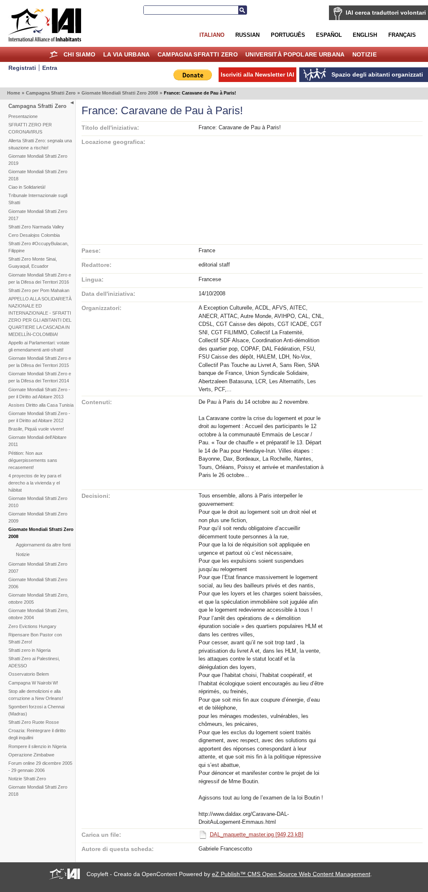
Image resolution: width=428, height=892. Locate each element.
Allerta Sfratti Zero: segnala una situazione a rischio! (40, 144)
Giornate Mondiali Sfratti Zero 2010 (37, 502)
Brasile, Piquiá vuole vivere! (36, 428)
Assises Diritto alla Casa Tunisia (41, 405)
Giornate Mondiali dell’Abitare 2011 (37, 441)
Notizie (364, 54)
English (365, 35)
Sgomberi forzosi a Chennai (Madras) (36, 710)
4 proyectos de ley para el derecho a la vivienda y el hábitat (34, 482)
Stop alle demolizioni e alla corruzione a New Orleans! (35, 695)
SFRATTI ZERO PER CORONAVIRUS (30, 128)
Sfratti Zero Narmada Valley (36, 226)
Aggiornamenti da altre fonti (43, 544)
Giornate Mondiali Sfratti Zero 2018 (37, 175)
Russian (247, 35)
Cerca (242, 10)
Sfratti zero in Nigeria (29, 650)
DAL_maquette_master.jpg (256, 834)
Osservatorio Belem (28, 674)
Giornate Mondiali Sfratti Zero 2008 (120, 92)
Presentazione (23, 116)
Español (329, 35)
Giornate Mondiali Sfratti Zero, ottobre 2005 (38, 598)
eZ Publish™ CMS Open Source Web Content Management (291, 874)
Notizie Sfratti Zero (27, 778)
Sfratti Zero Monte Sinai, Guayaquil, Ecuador (32, 262)
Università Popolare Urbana (294, 54)
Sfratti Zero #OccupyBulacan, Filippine (38, 247)
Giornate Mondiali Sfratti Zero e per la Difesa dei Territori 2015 (39, 362)
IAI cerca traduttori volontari (386, 12)
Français (402, 35)
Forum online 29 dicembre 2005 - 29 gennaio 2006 (40, 767)
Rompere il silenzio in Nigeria (37, 746)
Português (288, 35)
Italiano (211, 35)
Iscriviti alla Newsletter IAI (257, 74)
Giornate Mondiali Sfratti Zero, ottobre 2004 (38, 614)
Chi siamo (80, 54)
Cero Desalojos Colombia (34, 235)
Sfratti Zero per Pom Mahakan (38, 290)
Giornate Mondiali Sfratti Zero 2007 (37, 567)
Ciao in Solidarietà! (27, 187)
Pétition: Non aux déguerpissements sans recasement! (32, 460)
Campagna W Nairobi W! (33, 682)
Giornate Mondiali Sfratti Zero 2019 (37, 160)
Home (53, 54)
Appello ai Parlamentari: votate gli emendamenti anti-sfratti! (38, 346)
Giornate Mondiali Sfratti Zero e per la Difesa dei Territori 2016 (39, 278)
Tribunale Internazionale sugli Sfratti (37, 199)
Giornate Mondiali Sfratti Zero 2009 (37, 517)
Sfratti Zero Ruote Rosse (33, 722)
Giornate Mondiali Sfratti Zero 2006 (37, 583)
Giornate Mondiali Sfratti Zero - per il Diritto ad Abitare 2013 (39, 393)
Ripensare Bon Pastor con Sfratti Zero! (35, 638)
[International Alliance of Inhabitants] (44, 24)
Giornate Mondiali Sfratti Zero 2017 (37, 215)
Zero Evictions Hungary (32, 626)
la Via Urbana (126, 54)
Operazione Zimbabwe (31, 754)
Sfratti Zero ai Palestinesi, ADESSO (34, 662)
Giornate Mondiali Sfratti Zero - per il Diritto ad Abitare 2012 (39, 417)
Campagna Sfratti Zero (198, 54)
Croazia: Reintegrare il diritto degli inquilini (37, 734)
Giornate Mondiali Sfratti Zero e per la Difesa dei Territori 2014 (39, 377)
